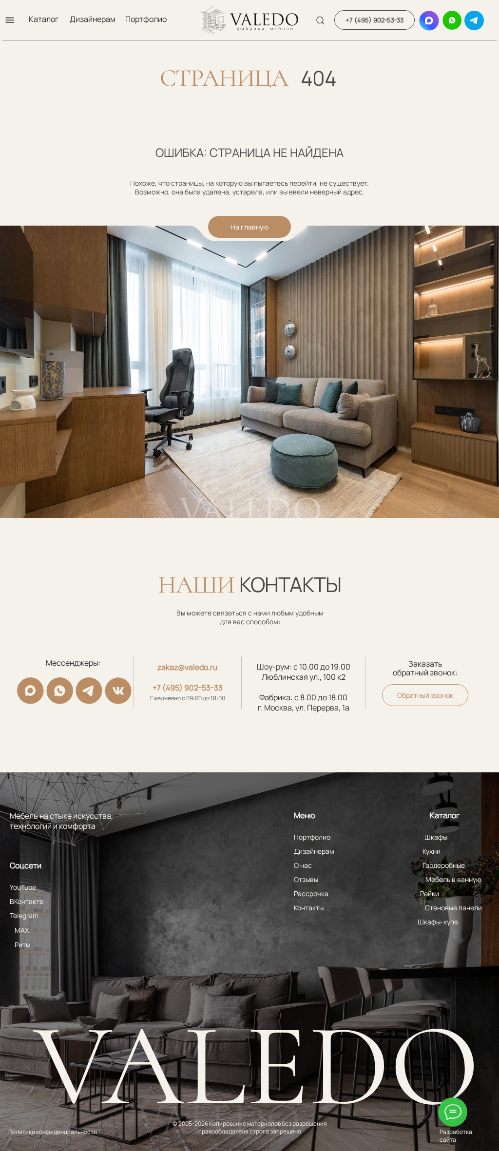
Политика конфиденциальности (52, 1132)
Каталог (43, 19)
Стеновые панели (453, 907)
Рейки (429, 893)
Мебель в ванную (453, 879)
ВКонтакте (26, 901)
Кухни (431, 851)
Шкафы (435, 837)
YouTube (23, 887)
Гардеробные (443, 865)
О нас (303, 865)
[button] (9, 20)
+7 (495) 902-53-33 (188, 687)
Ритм (23, 944)
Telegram (24, 915)
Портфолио (146, 19)
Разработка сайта (456, 1136)
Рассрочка (311, 893)
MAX (22, 930)
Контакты (309, 907)
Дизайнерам (92, 19)
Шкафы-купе (438, 921)
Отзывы (306, 879)
